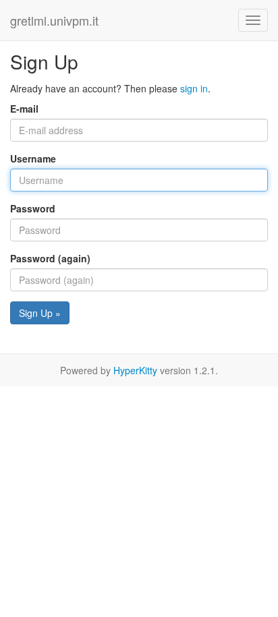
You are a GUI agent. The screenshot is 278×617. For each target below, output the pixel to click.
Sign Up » (40, 313)
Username (33, 158)
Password (32, 208)
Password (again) (50, 258)
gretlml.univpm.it (54, 20)
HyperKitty (135, 370)
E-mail (24, 108)
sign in (194, 88)
